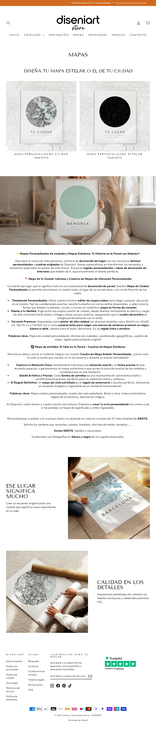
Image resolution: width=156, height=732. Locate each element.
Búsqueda (33, 661)
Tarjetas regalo (36, 679)
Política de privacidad (12, 668)
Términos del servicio (13, 689)
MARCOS (118, 34)
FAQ (30, 689)
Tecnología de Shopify (78, 720)
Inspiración (59, 34)
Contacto (138, 34)
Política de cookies (11, 676)
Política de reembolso (11, 698)
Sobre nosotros (14, 661)
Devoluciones (35, 684)
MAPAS (78, 34)
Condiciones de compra (36, 673)
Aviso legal (12, 682)
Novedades (97, 34)
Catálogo (33, 34)
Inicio (14, 34)
